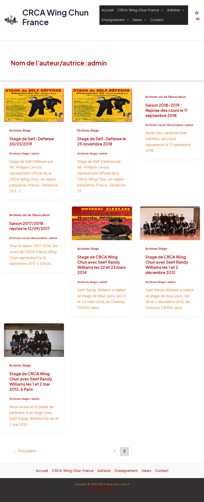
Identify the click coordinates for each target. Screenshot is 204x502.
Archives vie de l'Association (165, 96)
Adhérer (173, 10)
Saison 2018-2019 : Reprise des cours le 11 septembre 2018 (166, 110)
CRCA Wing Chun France (55, 17)
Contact (156, 20)
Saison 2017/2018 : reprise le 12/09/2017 (29, 226)
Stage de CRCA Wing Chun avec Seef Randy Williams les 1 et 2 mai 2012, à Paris (30, 381)
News (137, 20)
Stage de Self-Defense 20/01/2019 (31, 141)
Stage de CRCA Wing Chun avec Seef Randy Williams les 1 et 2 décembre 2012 (166, 264)
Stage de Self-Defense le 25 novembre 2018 (101, 141)
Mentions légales (102, 489)
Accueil (107, 10)
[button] (161, 10)
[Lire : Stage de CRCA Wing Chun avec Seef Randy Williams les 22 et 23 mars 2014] (102, 223)
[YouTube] (198, 19)
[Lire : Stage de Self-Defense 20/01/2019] (34, 105)
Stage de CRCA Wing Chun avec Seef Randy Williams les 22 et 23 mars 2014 (101, 264)
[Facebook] (197, 13)
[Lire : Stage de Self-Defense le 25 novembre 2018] (102, 105)
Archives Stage (20, 130)
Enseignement (113, 20)
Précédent (24, 451)
